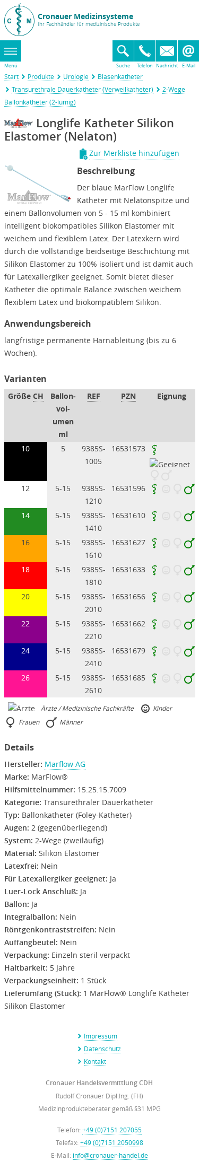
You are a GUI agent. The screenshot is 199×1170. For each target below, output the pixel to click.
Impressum (100, 1036)
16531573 (128, 448)
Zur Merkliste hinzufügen (134, 153)
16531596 (128, 488)
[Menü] (10, 51)
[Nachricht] (166, 51)
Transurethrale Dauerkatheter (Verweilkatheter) (82, 89)
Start (11, 76)
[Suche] (123, 51)
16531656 (128, 596)
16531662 (128, 623)
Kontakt (95, 1061)
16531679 (128, 650)
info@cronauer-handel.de (110, 1155)
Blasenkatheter (120, 76)
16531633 (128, 569)
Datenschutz (102, 1048)
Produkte (41, 76)
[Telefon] (144, 51)
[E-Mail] (188, 51)
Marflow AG (65, 764)
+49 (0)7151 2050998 (111, 1142)
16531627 (128, 542)
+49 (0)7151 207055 (112, 1129)
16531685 (128, 678)
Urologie (76, 76)
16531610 (128, 515)
